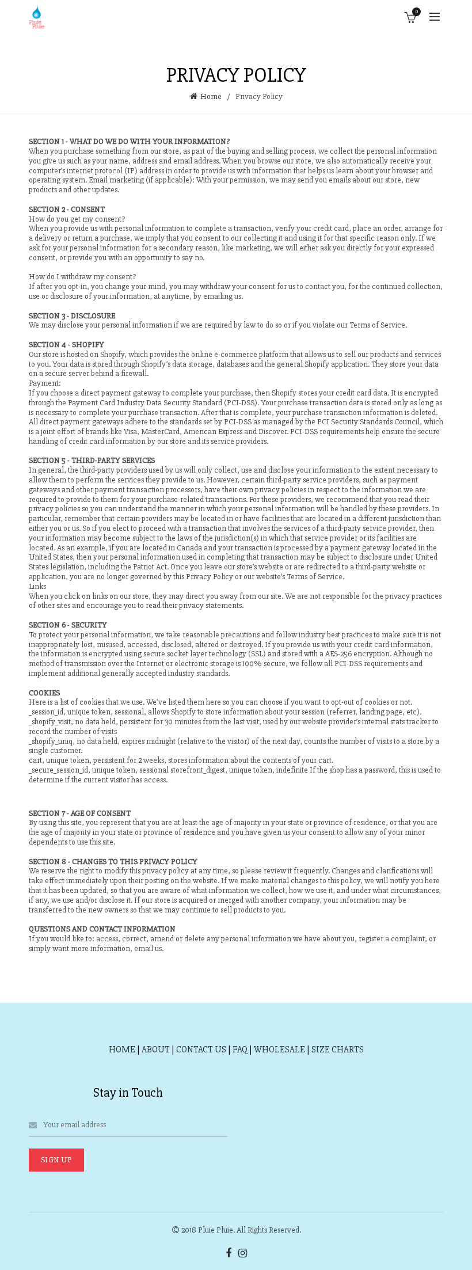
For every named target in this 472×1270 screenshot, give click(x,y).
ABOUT (156, 1049)
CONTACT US (201, 1049)
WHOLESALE (279, 1049)
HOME (122, 1049)
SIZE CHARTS (337, 1049)
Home (211, 96)
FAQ (240, 1049)
